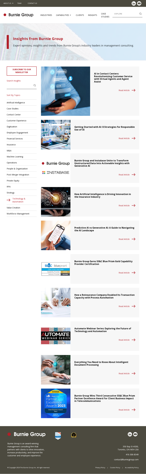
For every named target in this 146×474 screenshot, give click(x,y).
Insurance (11, 144)
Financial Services (15, 138)
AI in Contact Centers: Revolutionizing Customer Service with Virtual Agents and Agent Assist (113, 77)
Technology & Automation (18, 200)
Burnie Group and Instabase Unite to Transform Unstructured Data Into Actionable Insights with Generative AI (101, 163)
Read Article (124, 90)
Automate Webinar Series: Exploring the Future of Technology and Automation (102, 330)
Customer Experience (16, 120)
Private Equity (13, 180)
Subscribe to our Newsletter (22, 71)
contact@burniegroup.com (126, 459)
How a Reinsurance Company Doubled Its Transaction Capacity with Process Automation (104, 296)
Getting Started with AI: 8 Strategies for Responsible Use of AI (104, 128)
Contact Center (14, 114)
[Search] (140, 13)
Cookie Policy (115, 468)
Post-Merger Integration (18, 174)
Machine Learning (15, 156)
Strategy (10, 192)
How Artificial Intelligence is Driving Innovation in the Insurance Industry (102, 195)
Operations (12, 162)
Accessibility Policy (132, 468)
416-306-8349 (132, 454)
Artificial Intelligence (16, 102)
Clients (80, 15)
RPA (9, 186)
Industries (46, 15)
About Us (7, 3)
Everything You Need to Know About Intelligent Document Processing (101, 363)
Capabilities (62, 15)
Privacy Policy (100, 468)
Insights (92, 15)
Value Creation (13, 207)
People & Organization (17, 168)
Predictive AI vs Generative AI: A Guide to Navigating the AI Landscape (104, 229)
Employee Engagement (17, 132)
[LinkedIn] (134, 3)
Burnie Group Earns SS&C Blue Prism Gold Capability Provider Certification (103, 262)
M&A (9, 150)
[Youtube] (139, 3)
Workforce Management (18, 213)
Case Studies (105, 15)
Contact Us (32, 3)
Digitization (12, 126)
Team (19, 3)
